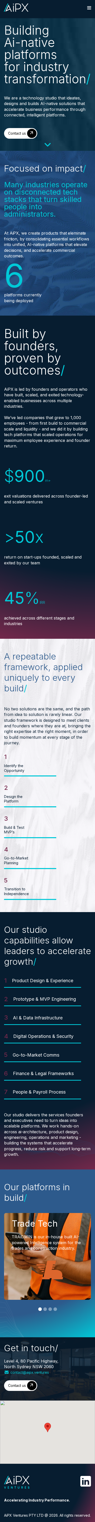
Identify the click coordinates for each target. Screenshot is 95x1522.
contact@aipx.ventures (29, 1372)
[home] (16, 8)
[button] (89, 7)
